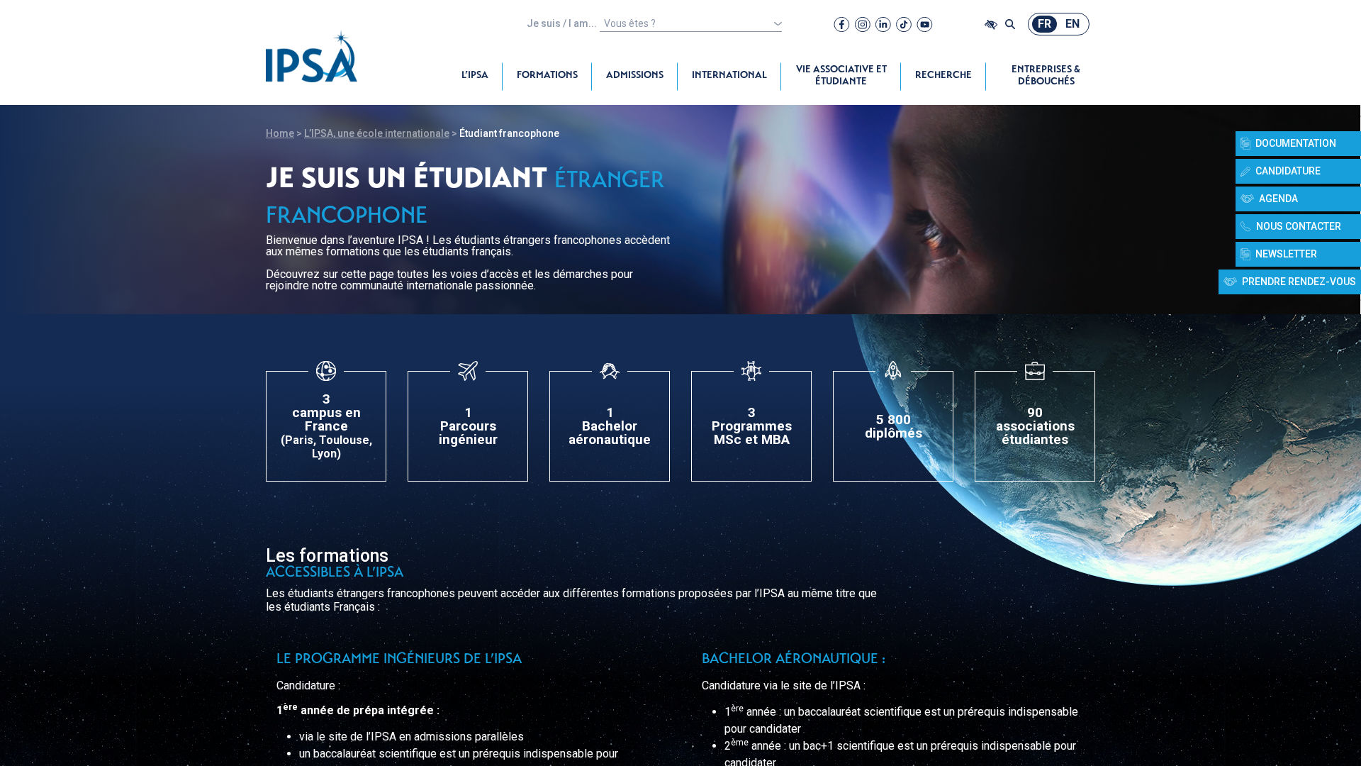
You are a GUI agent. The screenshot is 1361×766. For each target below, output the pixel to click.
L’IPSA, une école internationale (376, 133)
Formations (547, 76)
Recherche (943, 76)
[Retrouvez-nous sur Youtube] (925, 24)
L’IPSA (474, 76)
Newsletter (1286, 254)
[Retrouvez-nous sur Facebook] (842, 24)
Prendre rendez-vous (1299, 281)
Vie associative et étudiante (841, 76)
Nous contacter (1298, 226)
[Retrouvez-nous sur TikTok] (904, 24)
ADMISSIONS (634, 76)
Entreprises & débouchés (1046, 76)
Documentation (1295, 143)
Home (280, 133)
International (729, 76)
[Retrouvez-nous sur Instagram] (862, 24)
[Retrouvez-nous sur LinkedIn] (883, 24)
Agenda (1278, 198)
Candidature (1288, 171)
